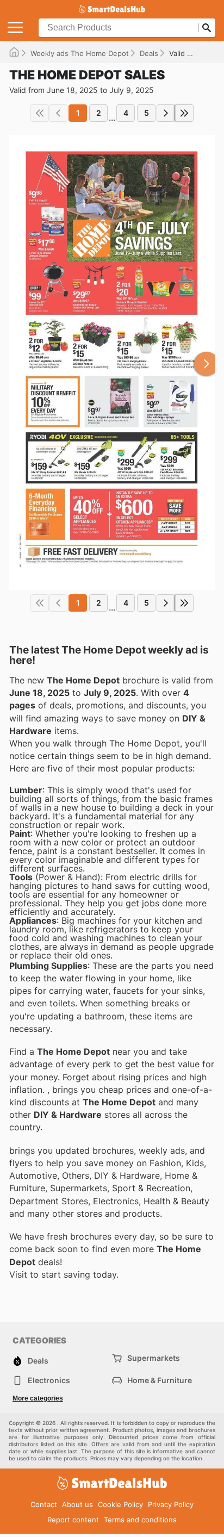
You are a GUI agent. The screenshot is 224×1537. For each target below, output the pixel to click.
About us (77, 1504)
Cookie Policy (120, 1504)
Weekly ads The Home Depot (79, 53)
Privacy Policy (171, 1504)
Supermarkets (153, 1357)
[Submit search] (206, 27)
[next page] (166, 113)
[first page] (39, 113)
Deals (149, 53)
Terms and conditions (140, 1519)
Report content (73, 1519)
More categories (38, 1398)
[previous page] (58, 113)
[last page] (184, 113)
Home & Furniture (159, 1380)
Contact (43, 1504)
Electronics (49, 1380)
